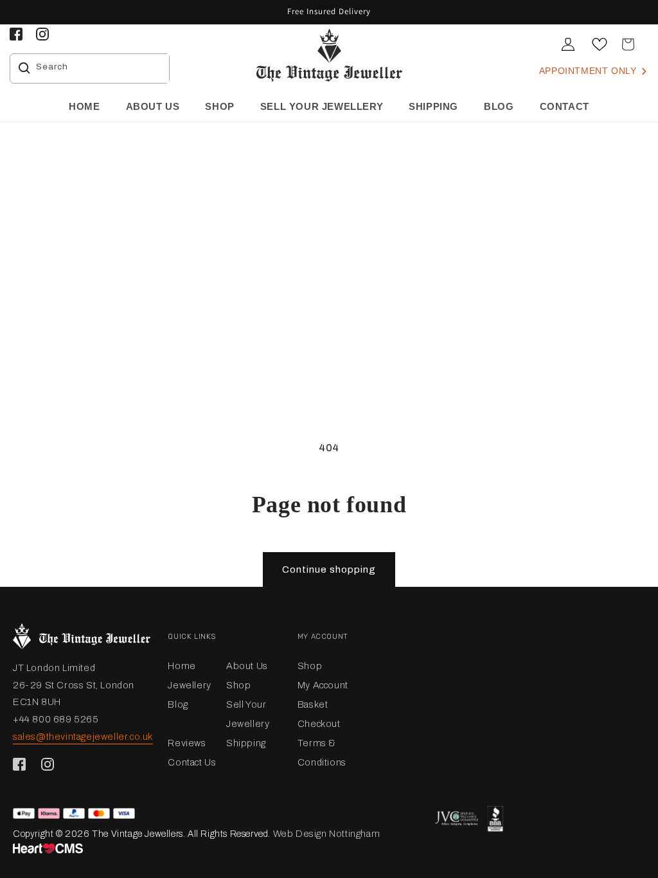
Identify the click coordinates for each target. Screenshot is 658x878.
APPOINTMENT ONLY (589, 71)
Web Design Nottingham (326, 834)
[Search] (24, 68)
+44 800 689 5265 (56, 719)
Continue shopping (329, 569)
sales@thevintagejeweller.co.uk (83, 736)
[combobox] (99, 68)
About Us (247, 666)
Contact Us (192, 762)
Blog (178, 704)
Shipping (246, 743)
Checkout (319, 724)
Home (181, 666)
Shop (238, 685)
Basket (313, 704)
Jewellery (189, 685)
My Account (323, 685)
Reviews (187, 743)
